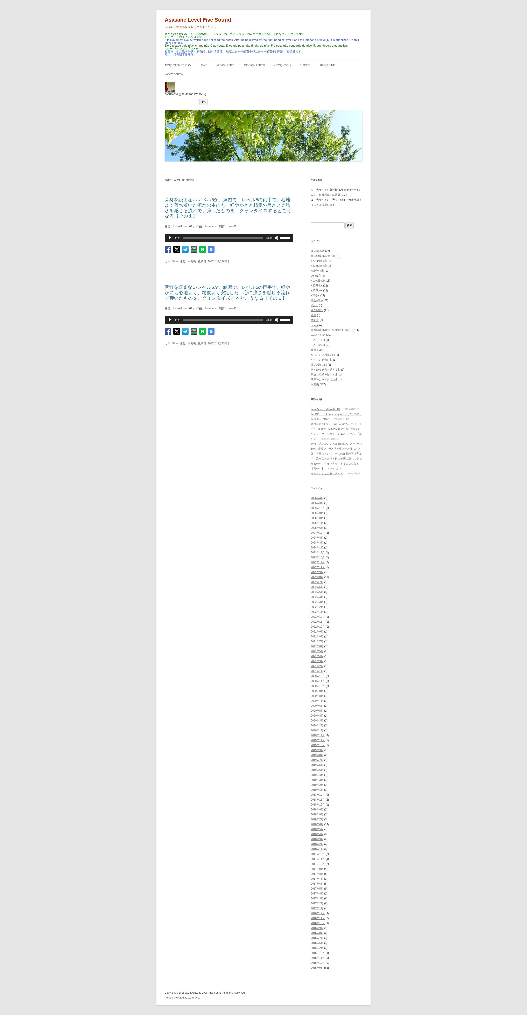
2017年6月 (317, 883)
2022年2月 (317, 606)
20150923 (319, 344)
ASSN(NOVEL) (282, 65)
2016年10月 (318, 923)
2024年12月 (318, 532)
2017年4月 (317, 893)
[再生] (170, 238)
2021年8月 (317, 636)
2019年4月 (317, 774)
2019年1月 (317, 789)
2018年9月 (317, 809)
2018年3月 (317, 839)
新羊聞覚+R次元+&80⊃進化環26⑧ (332, 330)
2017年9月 (317, 868)
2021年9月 (317, 631)
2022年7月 (317, 582)
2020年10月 (318, 686)
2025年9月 (317, 513)
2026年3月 (317, 503)
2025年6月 (317, 527)
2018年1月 (317, 849)
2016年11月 (318, 918)
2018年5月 (317, 829)
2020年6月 (317, 705)
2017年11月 (318, 859)
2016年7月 (317, 938)
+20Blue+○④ (319, 265)
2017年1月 (317, 908)
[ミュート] (276, 238)
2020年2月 (317, 725)
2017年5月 (317, 888)
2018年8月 (317, 814)
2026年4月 (317, 498)
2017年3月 (317, 898)
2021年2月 (317, 666)
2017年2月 (317, 903)
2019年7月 (317, 760)
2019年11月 (318, 740)
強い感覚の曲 (319, 364)
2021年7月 (317, 641)
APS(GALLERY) (225, 65)
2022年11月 (318, 567)
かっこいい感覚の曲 (323, 354)
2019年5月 (317, 770)
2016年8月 (317, 933)
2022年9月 (317, 572)
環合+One (317, 300)
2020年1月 (317, 730)
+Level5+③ (318, 280)
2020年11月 (318, 681)
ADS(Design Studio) (178, 65)
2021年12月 (318, 616)
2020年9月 (317, 690)
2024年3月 (317, 542)
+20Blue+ (316, 290)
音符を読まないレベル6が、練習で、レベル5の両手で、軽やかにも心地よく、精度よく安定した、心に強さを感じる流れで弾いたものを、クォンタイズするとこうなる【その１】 (227, 293)
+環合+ (315, 295)
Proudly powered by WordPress (182, 997)
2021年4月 (317, 656)
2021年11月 (318, 621)
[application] (229, 238)
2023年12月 (318, 552)
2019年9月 (317, 750)
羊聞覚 (315, 320)
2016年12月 (318, 913)
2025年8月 (317, 517)
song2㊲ (316, 275)
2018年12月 (318, 794)
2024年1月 (317, 547)
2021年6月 (317, 646)
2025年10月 (318, 508)
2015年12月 (318, 952)
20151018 (319, 339)
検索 (203, 101)
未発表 (192, 261)
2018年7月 (317, 819)
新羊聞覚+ (317, 310)
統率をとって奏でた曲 (324, 379)
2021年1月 (317, 671)
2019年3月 (317, 779)
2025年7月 (317, 522)
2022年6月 (317, 587)
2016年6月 (317, 943)
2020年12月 (318, 676)
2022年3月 (317, 601)
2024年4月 (317, 537)
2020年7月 (317, 700)
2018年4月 (317, 834)
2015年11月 (318, 957)
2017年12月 (318, 854)
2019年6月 (317, 765)
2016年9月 (317, 928)
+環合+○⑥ (317, 270)
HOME (203, 65)
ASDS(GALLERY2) (254, 65)
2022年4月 (317, 597)
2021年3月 (317, 661)
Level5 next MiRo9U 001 (325, 409)
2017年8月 (317, 873)
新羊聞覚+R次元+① (323, 255)
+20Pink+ (316, 285)
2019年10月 (318, 745)
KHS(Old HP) (327, 65)
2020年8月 (317, 695)
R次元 (314, 305)
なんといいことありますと (327, 473)
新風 (313, 315)
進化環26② (317, 251)
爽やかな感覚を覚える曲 (325, 369)
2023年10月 (318, 557)
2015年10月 (318, 962)
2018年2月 (317, 844)
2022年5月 (317, 592)
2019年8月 (317, 755)
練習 (182, 261)
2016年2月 (317, 948)
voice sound (318, 335)
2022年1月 (317, 611)
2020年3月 (317, 720)
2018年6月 (317, 824)
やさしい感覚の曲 (321, 359)
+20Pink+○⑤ (319, 260)
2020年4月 (317, 715)
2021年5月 (317, 651)
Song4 (314, 325)
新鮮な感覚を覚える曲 (324, 374)
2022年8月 (317, 577)
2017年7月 (317, 878)
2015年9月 (317, 967)
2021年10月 (318, 626)
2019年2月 (317, 784)
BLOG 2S (305, 65)
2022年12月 (318, 562)
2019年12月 (318, 735)
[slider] (285, 237)
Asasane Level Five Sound (198, 20)
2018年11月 (318, 799)
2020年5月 (317, 710)
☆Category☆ (174, 74)
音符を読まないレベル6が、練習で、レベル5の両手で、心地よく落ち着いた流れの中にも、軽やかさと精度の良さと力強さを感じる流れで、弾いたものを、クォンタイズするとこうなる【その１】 (228, 208)
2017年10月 (318, 863)
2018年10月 (318, 804)
